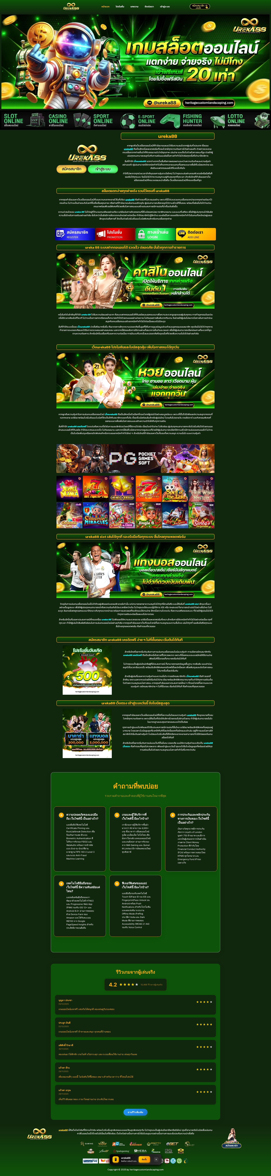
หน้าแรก (105, 6)
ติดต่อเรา (149, 6)
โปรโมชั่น (120, 6)
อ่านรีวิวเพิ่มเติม (135, 1112)
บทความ (134, 6)
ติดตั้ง (144, 1159)
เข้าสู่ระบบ (165, 6)
